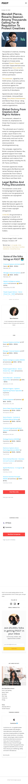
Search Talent (5, 692)
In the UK (6, 215)
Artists (19, 245)
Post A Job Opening (6, 690)
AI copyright (14, 245)
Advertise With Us (6, 706)
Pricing (3, 700)
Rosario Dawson (14, 63)
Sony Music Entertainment (16, 98)
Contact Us (4, 698)
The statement (7, 79)
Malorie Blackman (7, 247)
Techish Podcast (6, 708)
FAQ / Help (4, 696)
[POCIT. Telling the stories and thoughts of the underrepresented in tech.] (5, 3)
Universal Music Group (15, 249)
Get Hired (4, 694)
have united (17, 68)
